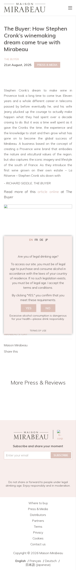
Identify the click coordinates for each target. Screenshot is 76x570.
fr (36, 240)
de (41, 240)
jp (46, 240)
